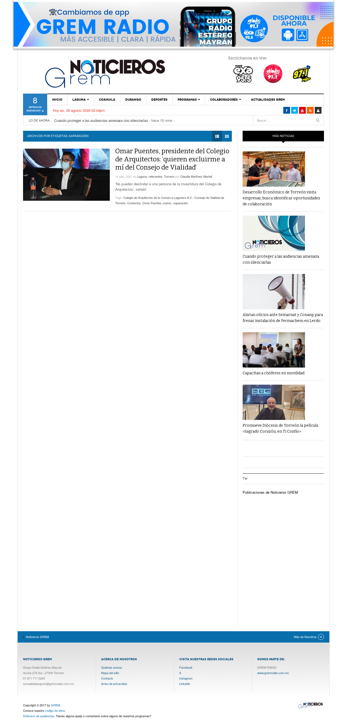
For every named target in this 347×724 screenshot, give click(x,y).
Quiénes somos (111, 667)
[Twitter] (294, 110)
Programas (187, 99)
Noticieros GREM (104, 73)
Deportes (159, 99)
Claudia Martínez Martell (196, 176)
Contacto (107, 678)
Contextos (134, 203)
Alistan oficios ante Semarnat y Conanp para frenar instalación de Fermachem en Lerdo (122, 120)
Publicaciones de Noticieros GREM (270, 492)
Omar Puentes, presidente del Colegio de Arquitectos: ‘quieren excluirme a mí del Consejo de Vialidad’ (172, 159)
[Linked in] (302, 110)
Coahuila (107, 99)
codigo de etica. (55, 710)
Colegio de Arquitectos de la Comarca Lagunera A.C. (158, 197)
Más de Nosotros (305, 636)
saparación (180, 203)
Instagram (185, 678)
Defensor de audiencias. (39, 716)
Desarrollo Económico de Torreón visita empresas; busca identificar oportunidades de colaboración (281, 198)
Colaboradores (224, 99)
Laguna (79, 99)
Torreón (169, 176)
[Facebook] (286, 110)
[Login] (318, 110)
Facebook (185, 667)
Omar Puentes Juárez (157, 203)
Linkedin (184, 683)
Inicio (57, 99)
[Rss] (310, 110)
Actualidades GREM (268, 99)
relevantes (155, 176)
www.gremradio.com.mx (273, 673)
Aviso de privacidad (114, 683)
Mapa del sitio (110, 673)
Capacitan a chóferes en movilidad (273, 373)
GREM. (56, 705)
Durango (133, 99)
